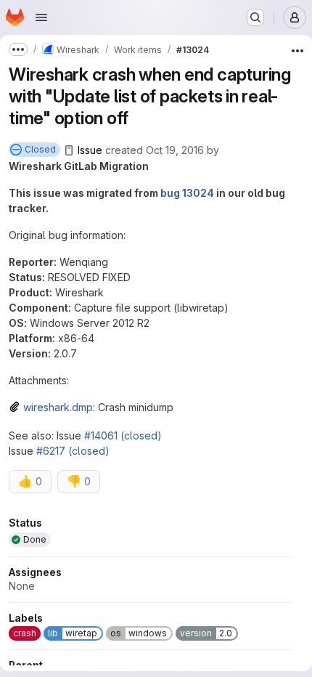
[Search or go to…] (255, 17)
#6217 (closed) (73, 451)
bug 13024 (187, 193)
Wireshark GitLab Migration (79, 166)
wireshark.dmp (58, 407)
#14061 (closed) (123, 435)
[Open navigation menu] (41, 17)
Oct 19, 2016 (175, 150)
